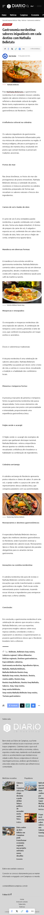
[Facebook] (10, 894)
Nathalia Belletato (15, 92)
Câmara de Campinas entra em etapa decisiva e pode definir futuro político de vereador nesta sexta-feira (20, 801)
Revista (32, 675)
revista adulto (8, 679)
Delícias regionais (9, 658)
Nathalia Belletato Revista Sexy (15, 672)
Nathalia (5, 669)
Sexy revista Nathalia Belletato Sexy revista (19, 693)
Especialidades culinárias (12, 662)
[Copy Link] (16, 49)
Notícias (7, 24)
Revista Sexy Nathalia (29, 682)
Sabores (5, 686)
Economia (19, 859)
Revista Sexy (20, 679)
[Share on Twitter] (12, 49)
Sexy (12, 686)
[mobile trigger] (4, 6)
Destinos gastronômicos (27, 658)
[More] (23, 49)
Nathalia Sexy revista (10, 675)
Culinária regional (9, 655)
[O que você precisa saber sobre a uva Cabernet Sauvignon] (30, 817)
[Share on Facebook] (8, 49)
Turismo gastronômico (11, 696)
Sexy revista (19, 686)
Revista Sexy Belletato (11, 682)
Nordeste (24, 675)
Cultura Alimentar (24, 655)
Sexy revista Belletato (11, 689)
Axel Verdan (12, 56)
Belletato (12, 652)
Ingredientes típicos (31, 665)
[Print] (19, 49)
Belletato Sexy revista (26, 652)
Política (18, 822)
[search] (27, 6)
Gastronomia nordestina (12, 665)
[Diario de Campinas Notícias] (16, 6)
